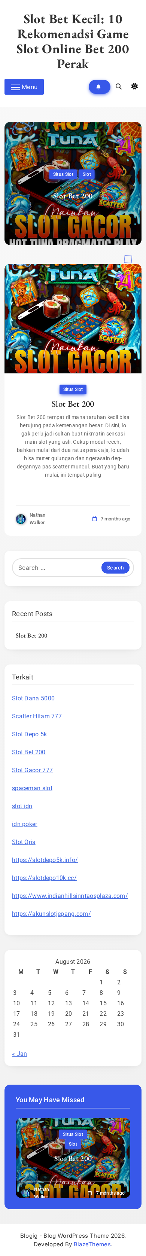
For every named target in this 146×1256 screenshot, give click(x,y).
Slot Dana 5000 (33, 698)
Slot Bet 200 (73, 196)
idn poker (24, 824)
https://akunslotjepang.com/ (51, 913)
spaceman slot (32, 788)
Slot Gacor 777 (32, 770)
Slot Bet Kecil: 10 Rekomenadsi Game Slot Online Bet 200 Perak (72, 41)
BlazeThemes (92, 1244)
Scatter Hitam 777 (37, 716)
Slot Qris (24, 842)
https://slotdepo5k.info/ (45, 860)
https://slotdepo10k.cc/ (44, 877)
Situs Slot (63, 174)
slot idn (22, 806)
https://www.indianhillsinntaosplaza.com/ (70, 895)
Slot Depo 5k (29, 734)
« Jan (19, 1053)
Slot (87, 174)
